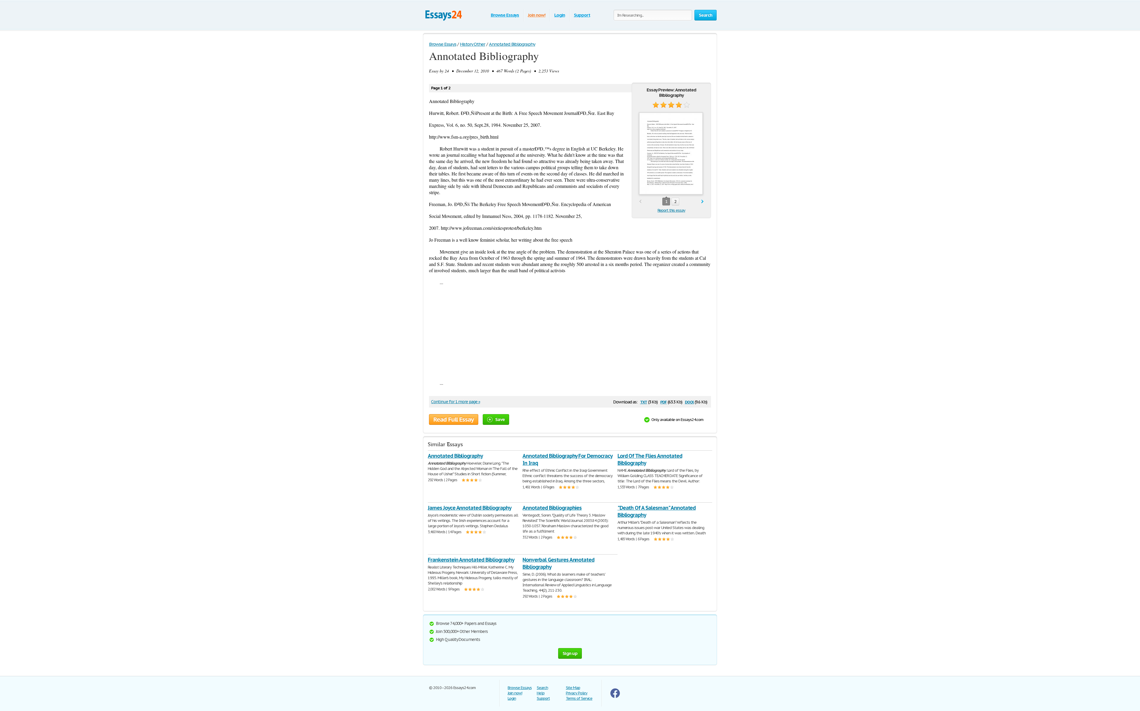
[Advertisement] (570, 332)
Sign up (570, 653)
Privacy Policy (576, 693)
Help (540, 693)
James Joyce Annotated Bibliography (469, 507)
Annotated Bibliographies (552, 507)
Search (542, 687)
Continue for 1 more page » (455, 401)
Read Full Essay (453, 419)
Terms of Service (579, 698)
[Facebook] (615, 696)
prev (640, 201)
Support (582, 15)
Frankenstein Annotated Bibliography (471, 559)
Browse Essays (505, 15)
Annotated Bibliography (455, 455)
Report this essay (671, 210)
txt (643, 401)
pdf (663, 401)
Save (500, 419)
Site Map (573, 687)
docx (689, 401)
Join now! (536, 15)
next (702, 201)
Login (559, 15)
